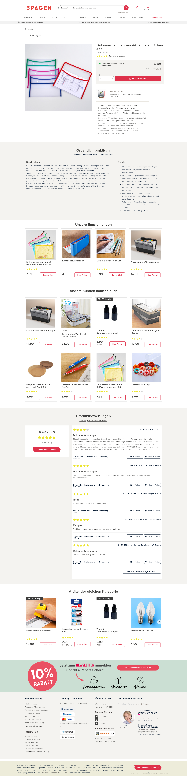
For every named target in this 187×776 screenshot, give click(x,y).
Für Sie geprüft (116, 91)
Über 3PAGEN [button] (103, 699)
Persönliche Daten (32, 713)
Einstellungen (154, 773)
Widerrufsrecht (31, 736)
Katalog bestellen (32, 716)
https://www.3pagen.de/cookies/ (54, 773)
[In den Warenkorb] (138, 75)
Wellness (82, 17)
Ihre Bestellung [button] (33, 699)
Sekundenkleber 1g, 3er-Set (75, 630)
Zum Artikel (48, 275)
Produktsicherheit (32, 739)
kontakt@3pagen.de (143, 704)
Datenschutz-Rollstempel (39, 630)
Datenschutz (164, 773)
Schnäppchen (156, 17)
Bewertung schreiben (46, 449)
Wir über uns (100, 704)
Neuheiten (28, 17)
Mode (95, 17)
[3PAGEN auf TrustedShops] (105, 733)
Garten (122, 17)
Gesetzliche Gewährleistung (37, 752)
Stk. (100, 75)
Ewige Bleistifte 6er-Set (109, 261)
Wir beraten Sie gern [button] (130, 699)
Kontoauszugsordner (73, 261)
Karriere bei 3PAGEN (104, 707)
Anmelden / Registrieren (35, 707)
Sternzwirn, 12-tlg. (141, 384)
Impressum (131, 773)
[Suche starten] (126, 7)
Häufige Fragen (31, 704)
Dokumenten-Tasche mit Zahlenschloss (74, 335)
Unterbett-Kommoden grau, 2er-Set (146, 331)
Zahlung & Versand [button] (71, 699)
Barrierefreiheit (31, 742)
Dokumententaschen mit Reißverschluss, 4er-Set (39, 263)
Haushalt (68, 17)
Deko (42, 17)
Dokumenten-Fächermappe (145, 262)
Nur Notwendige (142, 773)
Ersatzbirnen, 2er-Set (142, 630)
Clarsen (64, 331)
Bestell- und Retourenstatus (36, 710)
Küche (54, 17)
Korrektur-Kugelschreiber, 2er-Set (74, 386)
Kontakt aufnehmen (33, 719)
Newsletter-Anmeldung (34, 723)
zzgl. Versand (157, 69)
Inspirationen (137, 17)
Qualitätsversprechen (34, 749)
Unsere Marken (31, 745)
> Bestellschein (123, 12)
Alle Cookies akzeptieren (148, 767)
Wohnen (108, 17)
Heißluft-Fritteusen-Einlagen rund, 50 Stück (39, 386)
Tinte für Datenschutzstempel (107, 331)
